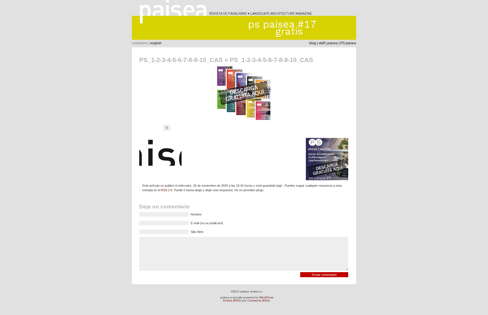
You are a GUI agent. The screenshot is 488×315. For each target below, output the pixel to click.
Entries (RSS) (232, 300)
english (156, 43)
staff (322, 43)
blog (312, 43)
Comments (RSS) (258, 300)
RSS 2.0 (166, 190)
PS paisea (348, 43)
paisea (332, 43)
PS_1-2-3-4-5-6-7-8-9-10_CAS (181, 59)
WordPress (266, 297)
